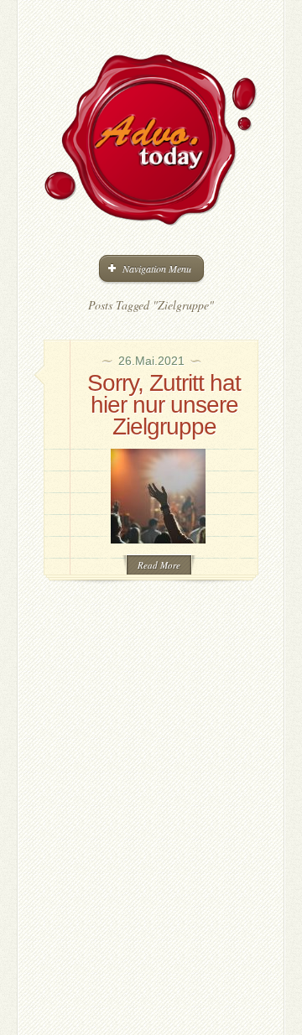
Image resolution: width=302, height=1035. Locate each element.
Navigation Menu (156, 268)
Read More (159, 565)
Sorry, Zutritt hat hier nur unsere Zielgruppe (164, 404)
